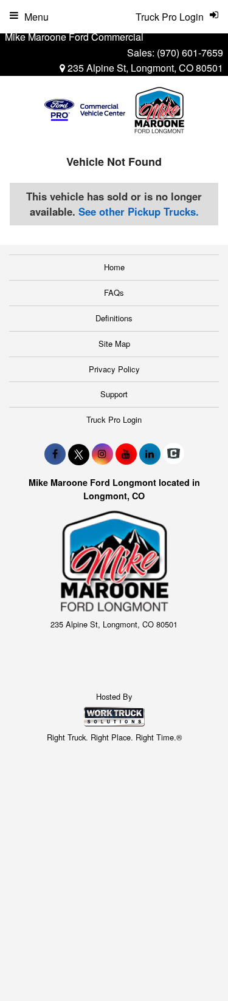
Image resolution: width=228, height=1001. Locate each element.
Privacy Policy (114, 369)
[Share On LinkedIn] (150, 454)
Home (114, 267)
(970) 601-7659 (190, 53)
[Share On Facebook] (55, 454)
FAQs (114, 292)
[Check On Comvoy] (173, 454)
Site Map (114, 343)
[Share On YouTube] (126, 454)
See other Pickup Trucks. (138, 211)
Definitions (114, 318)
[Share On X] (78, 454)
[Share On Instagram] (102, 454)
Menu (36, 17)
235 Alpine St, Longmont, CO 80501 (144, 68)
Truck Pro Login (114, 419)
